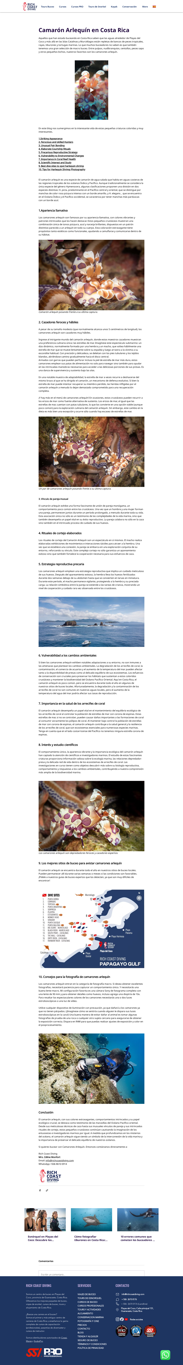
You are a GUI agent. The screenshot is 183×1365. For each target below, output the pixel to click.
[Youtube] (126, 1319)
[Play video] (91, 90)
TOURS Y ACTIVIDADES (89, 1309)
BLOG (81, 1332)
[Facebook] (122, 1319)
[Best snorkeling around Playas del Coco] (45, 1219)
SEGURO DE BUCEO (88, 1340)
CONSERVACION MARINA (91, 1317)
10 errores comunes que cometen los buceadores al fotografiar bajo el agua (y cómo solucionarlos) (138, 1238)
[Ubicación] (117, 1309)
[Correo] (117, 1294)
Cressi (64, 1337)
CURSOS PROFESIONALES (91, 1305)
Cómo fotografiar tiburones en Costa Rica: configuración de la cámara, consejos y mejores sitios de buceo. (89, 1238)
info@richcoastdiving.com (133, 1294)
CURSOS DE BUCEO (88, 1302)
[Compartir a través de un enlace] (47, 1190)
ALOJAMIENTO (85, 1313)
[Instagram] (117, 1319)
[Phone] (117, 1304)
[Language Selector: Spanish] (156, 6)
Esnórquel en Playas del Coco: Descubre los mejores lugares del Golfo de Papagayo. (44, 1238)
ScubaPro (38, 1341)
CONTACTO (84, 1328)
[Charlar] (117, 1299)
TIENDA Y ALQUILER (88, 1336)
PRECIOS (82, 1325)
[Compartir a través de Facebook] (40, 1190)
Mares (29, 1341)
